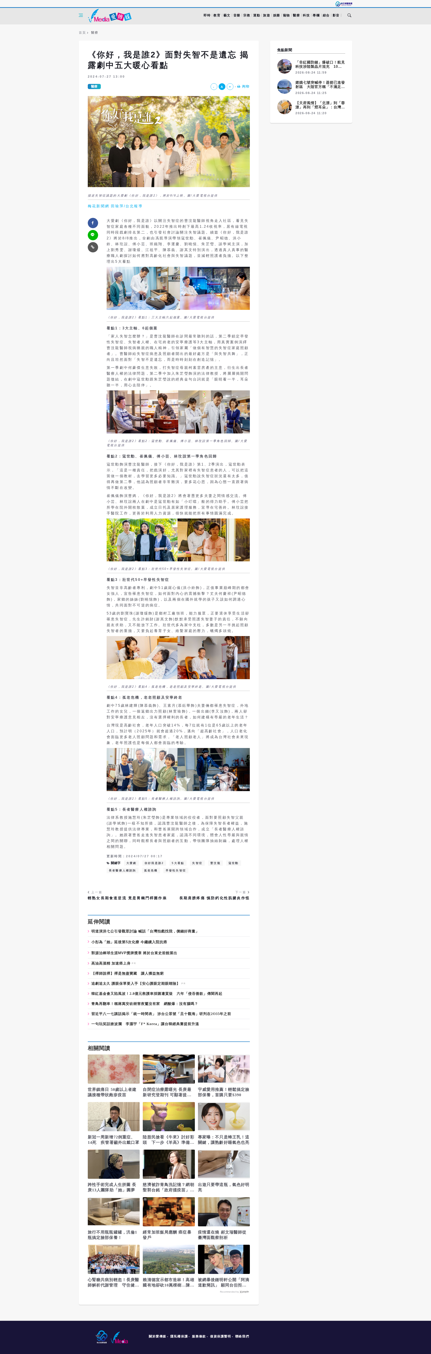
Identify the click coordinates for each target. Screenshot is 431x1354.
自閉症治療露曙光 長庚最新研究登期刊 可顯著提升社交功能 (167, 1092)
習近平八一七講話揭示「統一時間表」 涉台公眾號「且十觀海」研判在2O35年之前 (161, 1014)
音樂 (236, 15)
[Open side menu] (81, 15)
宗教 (246, 15)
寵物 (286, 15)
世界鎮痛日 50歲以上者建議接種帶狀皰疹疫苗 (112, 1092)
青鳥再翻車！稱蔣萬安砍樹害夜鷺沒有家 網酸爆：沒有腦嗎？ (144, 1004)
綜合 (326, 15)
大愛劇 (131, 863)
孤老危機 (151, 870)
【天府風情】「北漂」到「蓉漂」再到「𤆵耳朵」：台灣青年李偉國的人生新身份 (320, 107)
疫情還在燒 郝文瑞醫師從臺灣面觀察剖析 (222, 1235)
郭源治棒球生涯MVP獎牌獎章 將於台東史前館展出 (134, 953)
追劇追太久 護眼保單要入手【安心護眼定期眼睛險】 (135, 983)
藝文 (227, 15)
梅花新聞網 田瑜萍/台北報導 (115, 206)
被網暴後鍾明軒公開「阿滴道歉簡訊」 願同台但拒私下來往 (223, 1282)
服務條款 (199, 1336)
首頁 (82, 32)
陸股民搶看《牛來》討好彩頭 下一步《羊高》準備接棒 (168, 1140)
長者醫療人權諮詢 (122, 870)
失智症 (197, 863)
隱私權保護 (179, 1336)
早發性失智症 (176, 870)
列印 (246, 86)
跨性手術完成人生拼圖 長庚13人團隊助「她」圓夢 (112, 1187)
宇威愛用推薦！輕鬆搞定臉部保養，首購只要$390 (223, 1092)
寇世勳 (234, 863)
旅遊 (266, 15)
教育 (216, 15)
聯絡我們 (242, 1336)
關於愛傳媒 (157, 1336)
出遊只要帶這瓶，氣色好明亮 (223, 1187)
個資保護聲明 (220, 1336)
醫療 (296, 15)
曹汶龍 (215, 863)
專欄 (316, 15)
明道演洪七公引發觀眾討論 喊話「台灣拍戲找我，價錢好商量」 (145, 931)
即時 (207, 15)
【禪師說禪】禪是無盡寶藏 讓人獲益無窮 (127, 973)
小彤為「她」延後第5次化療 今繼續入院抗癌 (129, 942)
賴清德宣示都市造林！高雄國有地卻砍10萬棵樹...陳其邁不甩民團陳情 (168, 1282)
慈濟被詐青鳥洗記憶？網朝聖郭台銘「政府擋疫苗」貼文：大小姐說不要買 (168, 1187)
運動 (256, 15)
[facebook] (93, 223)
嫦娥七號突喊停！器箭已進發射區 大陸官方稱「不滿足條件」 (320, 87)
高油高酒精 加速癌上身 (111, 963)
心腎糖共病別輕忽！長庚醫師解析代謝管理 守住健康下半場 (113, 1282)
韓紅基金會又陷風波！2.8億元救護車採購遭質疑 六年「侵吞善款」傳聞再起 (156, 993)
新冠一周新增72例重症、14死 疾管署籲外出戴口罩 (113, 1140)
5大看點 (178, 863)
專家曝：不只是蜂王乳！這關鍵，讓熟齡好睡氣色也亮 (223, 1140)
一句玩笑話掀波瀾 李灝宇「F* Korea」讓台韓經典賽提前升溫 (145, 1024)
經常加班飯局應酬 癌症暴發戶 (167, 1235)
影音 (336, 15)
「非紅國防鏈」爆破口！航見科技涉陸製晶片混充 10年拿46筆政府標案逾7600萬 (320, 66)
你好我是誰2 (154, 863)
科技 (306, 15)
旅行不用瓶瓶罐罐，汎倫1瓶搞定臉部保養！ (112, 1235)
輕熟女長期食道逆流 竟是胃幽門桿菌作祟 (127, 898)
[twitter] (93, 235)
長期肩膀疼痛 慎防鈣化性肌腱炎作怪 (214, 898)
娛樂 (276, 15)
